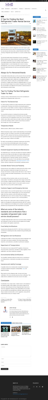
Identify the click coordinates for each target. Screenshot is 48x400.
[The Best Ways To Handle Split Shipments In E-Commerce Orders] (34, 35)
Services (5, 14)
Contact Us (17, 11)
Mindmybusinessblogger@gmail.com (20, 394)
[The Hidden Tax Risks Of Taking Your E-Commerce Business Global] (34, 21)
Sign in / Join (14, 0)
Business (7, 8)
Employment (14, 8)
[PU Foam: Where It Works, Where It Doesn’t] (26, 329)
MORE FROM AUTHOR (17, 323)
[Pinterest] (44, 1)
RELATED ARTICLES (6, 323)
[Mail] (42, 1)
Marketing (27, 8)
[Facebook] (40, 1)
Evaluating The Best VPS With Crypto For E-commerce (42, 42)
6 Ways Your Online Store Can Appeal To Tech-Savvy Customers (41, 29)
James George (4, 23)
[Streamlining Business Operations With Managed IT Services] (16, 329)
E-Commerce (37, 17)
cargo (23, 268)
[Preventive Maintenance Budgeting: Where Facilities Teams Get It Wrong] (34, 69)
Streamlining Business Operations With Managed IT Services (15, 334)
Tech (12, 11)
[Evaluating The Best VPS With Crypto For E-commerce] (34, 41)
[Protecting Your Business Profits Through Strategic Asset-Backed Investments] (34, 61)
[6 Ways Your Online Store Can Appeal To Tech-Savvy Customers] (34, 28)
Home (2, 14)
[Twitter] (46, 1)
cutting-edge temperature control (22, 160)
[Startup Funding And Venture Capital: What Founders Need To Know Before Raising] (34, 53)
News (2, 8)
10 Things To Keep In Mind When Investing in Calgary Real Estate (24, 300)
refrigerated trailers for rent (22, 49)
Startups (34, 8)
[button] (45, 10)
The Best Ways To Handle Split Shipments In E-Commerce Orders (42, 36)
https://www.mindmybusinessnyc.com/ (15, 309)
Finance (21, 8)
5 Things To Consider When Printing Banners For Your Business (6, 300)
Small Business (5, 11)
